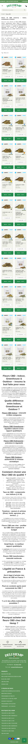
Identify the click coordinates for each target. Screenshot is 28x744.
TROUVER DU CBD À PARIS (8, 713)
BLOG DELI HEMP (5, 679)
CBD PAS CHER (5, 681)
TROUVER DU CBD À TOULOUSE (9, 723)
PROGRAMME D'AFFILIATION (8, 703)
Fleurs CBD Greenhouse (13, 426)
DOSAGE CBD (4, 684)
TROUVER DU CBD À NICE (7, 730)
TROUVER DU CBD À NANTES (8, 728)
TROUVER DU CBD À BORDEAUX (9, 725)
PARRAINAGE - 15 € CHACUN (8, 706)
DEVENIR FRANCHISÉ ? (7, 701)
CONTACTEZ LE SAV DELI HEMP (9, 698)
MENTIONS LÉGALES (6, 693)
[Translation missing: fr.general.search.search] (25, 10)
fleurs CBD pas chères (14, 541)
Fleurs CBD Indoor (9, 413)
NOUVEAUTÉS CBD (6, 674)
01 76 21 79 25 (20, 646)
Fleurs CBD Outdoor (13, 457)
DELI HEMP (15, 742)
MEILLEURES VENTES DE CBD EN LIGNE (11, 676)
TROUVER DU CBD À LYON (7, 720)
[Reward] (24, 740)
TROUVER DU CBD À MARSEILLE (9, 715)
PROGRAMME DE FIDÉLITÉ (8, 696)
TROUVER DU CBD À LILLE (7, 718)
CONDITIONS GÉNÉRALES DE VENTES (10, 691)
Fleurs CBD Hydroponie (13, 441)
